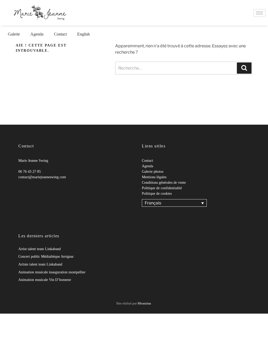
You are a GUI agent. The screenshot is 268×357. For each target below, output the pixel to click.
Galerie (14, 34)
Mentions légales (154, 177)
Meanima (144, 303)
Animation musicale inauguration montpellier (52, 272)
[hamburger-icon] (259, 13)
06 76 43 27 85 (29, 172)
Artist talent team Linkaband (39, 249)
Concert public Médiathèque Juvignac (46, 256)
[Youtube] (29, 187)
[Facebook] (18, 187)
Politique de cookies (157, 193)
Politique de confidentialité (162, 188)
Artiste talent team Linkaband (40, 264)
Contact (60, 34)
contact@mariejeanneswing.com (42, 177)
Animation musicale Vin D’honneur (44, 280)
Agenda (36, 34)
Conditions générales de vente (164, 183)
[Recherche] (244, 67)
